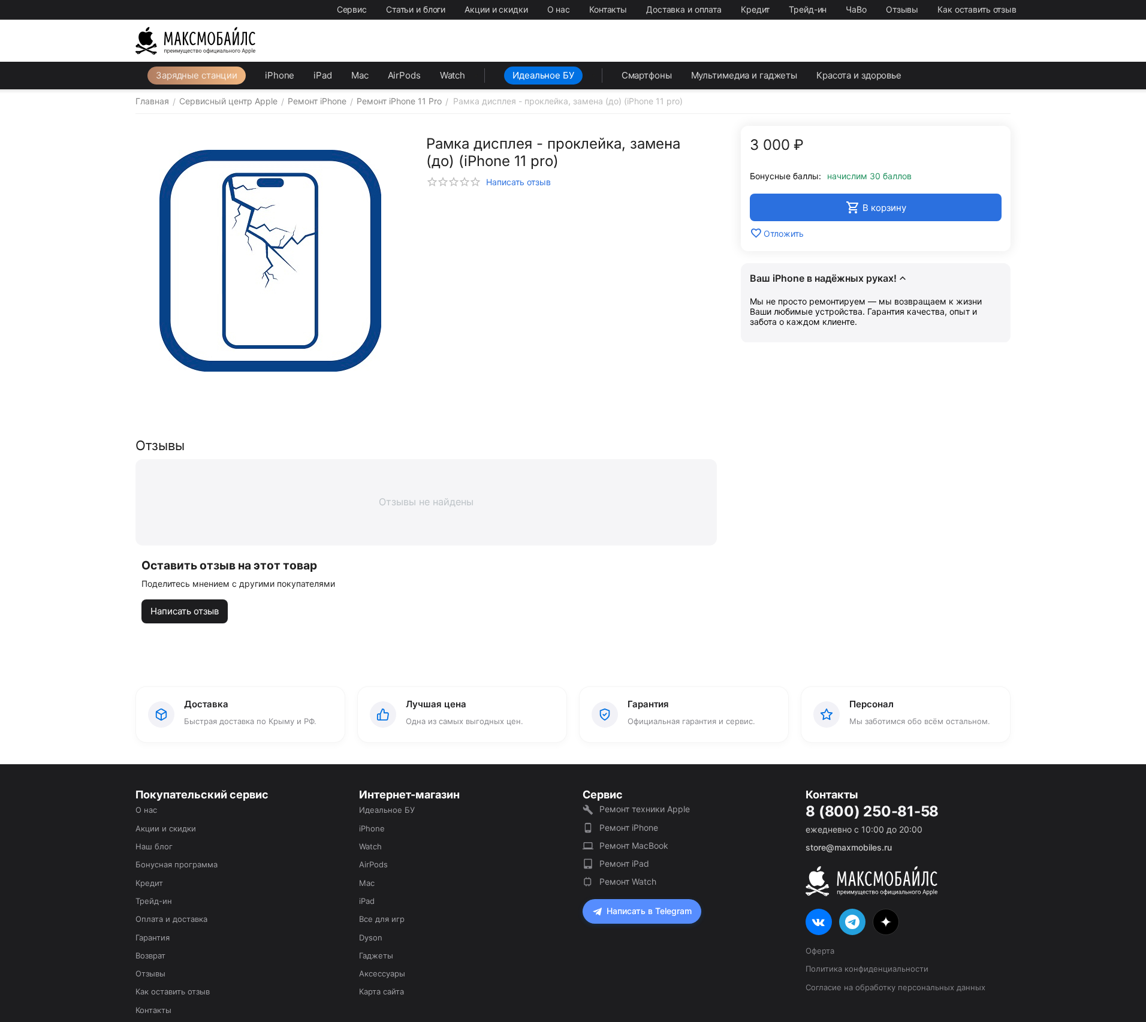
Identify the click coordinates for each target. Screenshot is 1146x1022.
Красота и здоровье (858, 75)
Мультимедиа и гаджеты (744, 75)
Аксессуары (382, 973)
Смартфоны (647, 75)
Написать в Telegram (649, 911)
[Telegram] (852, 922)
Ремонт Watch (627, 881)
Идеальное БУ (543, 75)
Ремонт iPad (624, 863)
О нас (558, 9)
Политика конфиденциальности (867, 968)
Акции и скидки (496, 9)
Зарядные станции (196, 75)
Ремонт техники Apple (644, 809)
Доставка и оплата (684, 9)
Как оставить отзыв (977, 9)
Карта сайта (381, 991)
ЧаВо (856, 9)
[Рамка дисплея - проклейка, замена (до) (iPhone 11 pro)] (270, 261)
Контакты (608, 9)
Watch (452, 75)
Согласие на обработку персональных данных (895, 987)
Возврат (150, 955)
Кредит (755, 9)
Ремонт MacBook (633, 845)
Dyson (370, 937)
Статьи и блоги (415, 9)
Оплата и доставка (171, 919)
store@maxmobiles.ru (849, 847)
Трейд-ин (808, 9)
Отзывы (902, 9)
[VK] (819, 922)
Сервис (352, 9)
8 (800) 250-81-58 (872, 811)
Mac (360, 75)
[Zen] (886, 922)
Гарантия (152, 937)
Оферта (820, 950)
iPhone (279, 75)
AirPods (404, 75)
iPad (322, 75)
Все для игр (382, 919)
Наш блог (154, 846)
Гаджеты (376, 955)
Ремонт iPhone (628, 827)
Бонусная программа (176, 864)
